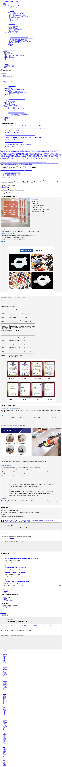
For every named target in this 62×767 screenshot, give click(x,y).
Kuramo (6, 64)
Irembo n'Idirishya (11, 6)
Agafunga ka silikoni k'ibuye (15, 17)
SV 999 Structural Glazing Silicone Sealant (18, 39)
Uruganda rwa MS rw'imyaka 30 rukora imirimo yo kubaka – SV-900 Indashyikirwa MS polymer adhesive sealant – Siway (29, 520)
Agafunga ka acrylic (14, 10)
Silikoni (9, 33)
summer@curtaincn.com (7, 607)
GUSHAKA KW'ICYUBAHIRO (50, 610)
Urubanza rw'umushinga (10, 66)
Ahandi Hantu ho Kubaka (13, 31)
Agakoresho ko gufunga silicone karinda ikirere (19, 16)
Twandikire (5, 67)
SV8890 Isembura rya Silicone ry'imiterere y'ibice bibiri (20, 41)
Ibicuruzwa (5, 4)
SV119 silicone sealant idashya (16, 42)
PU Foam (12, 11)
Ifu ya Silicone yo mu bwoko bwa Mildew (18, 13)
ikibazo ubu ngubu (4, 609)
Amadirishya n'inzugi (9, 53)
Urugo (4, 3)
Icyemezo (7, 63)
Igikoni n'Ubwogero (12, 12)
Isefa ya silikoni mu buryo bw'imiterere (17, 15)
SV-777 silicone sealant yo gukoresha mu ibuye (19, 37)
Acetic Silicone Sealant (14, 7)
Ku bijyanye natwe (6, 61)
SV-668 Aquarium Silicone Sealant (14, 142)
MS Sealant (12, 25)
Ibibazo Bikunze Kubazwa (8, 60)
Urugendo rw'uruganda (9, 65)
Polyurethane (10, 44)
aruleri (9, 43)
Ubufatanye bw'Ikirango (10, 50)
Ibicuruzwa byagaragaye (7, 76)
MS (8, 47)
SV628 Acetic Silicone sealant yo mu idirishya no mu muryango (22, 34)
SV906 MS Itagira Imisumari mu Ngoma (15, 567)
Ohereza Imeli (3, 613)
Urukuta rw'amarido (11, 14)
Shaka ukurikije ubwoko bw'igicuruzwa (13, 32)
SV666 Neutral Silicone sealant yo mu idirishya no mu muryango (22, 35)
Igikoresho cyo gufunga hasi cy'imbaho (15, 29)
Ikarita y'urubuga (33, 610)
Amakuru (5, 51)
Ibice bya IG (10, 18)
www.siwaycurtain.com (18, 516)
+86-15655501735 (6, 606)
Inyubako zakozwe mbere (10, 57)
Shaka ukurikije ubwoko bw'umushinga (13, 5)
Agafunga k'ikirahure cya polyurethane (15, 562)
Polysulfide (10, 45)
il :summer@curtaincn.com (8, 516)
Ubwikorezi (7, 54)
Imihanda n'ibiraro (8, 56)
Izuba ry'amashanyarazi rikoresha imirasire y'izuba (15, 55)
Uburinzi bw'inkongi (12, 21)
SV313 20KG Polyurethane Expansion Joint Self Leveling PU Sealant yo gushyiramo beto (27, 128)
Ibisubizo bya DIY (11, 30)
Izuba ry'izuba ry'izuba (12, 27)
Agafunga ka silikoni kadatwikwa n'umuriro (18, 22)
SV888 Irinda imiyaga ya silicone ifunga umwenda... (18, 581)
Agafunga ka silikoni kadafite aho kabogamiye (19, 8)
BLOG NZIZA (40, 610)
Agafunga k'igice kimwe (15, 19)
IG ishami (7, 58)
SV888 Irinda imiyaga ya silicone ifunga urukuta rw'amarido (21, 38)
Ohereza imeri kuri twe (4, 187)
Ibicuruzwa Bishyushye (24, 610)
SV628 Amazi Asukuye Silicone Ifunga (14, 132)
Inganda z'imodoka (11, 24)
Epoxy (9, 46)
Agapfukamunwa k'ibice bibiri (16, 20)
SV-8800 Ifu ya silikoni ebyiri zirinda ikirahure (19, 40)
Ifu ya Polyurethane (14, 26)
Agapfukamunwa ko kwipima (13, 28)
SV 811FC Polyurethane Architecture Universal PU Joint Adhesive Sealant (23, 137)
